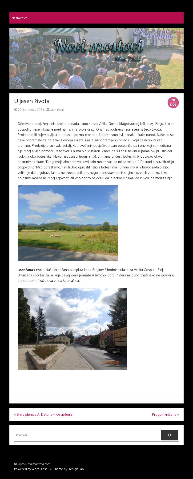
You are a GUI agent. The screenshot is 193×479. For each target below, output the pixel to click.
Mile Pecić (57, 110)
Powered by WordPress (31, 469)
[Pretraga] (169, 435)
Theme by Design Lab (68, 469)
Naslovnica (19, 18)
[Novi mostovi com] (96, 58)
